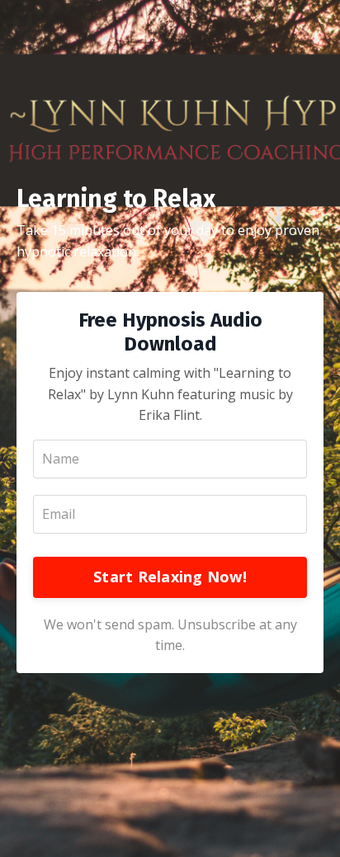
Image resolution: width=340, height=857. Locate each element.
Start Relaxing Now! (170, 576)
